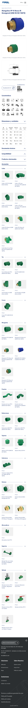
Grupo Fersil (16, 667)
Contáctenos (4, 680)
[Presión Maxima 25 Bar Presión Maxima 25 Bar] (3, 100)
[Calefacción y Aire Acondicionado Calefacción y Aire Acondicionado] (12, 105)
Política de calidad (18, 670)
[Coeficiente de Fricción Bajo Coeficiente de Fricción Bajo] (22, 105)
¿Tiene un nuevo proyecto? (8, 643)
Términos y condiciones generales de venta (12, 693)
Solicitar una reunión (5, 683)
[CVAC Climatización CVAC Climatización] (22, 100)
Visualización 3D (7, 88)
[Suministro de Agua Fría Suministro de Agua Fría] (3, 105)
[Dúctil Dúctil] (3, 109)
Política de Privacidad (6, 696)
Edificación (3, 664)
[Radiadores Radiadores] (22, 109)
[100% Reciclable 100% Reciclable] (17, 114)
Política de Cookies (6, 699)
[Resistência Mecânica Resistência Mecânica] (8, 114)
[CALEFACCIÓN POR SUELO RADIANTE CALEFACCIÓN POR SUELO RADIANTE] (8, 100)
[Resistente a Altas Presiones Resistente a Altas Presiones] (3, 114)
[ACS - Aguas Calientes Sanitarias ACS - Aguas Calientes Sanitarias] (17, 100)
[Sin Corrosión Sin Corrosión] (17, 109)
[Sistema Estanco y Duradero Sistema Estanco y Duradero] (12, 114)
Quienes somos (17, 664)
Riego (2, 670)
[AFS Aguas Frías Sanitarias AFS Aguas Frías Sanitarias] (12, 100)
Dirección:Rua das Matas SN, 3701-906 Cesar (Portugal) (12, 647)
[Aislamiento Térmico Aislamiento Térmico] (12, 109)
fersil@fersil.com (5, 655)
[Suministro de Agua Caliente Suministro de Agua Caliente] (8, 105)
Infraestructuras (4, 667)
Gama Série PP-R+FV (6, 8)
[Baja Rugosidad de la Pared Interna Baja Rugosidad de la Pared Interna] (17, 105)
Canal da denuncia (5, 702)
